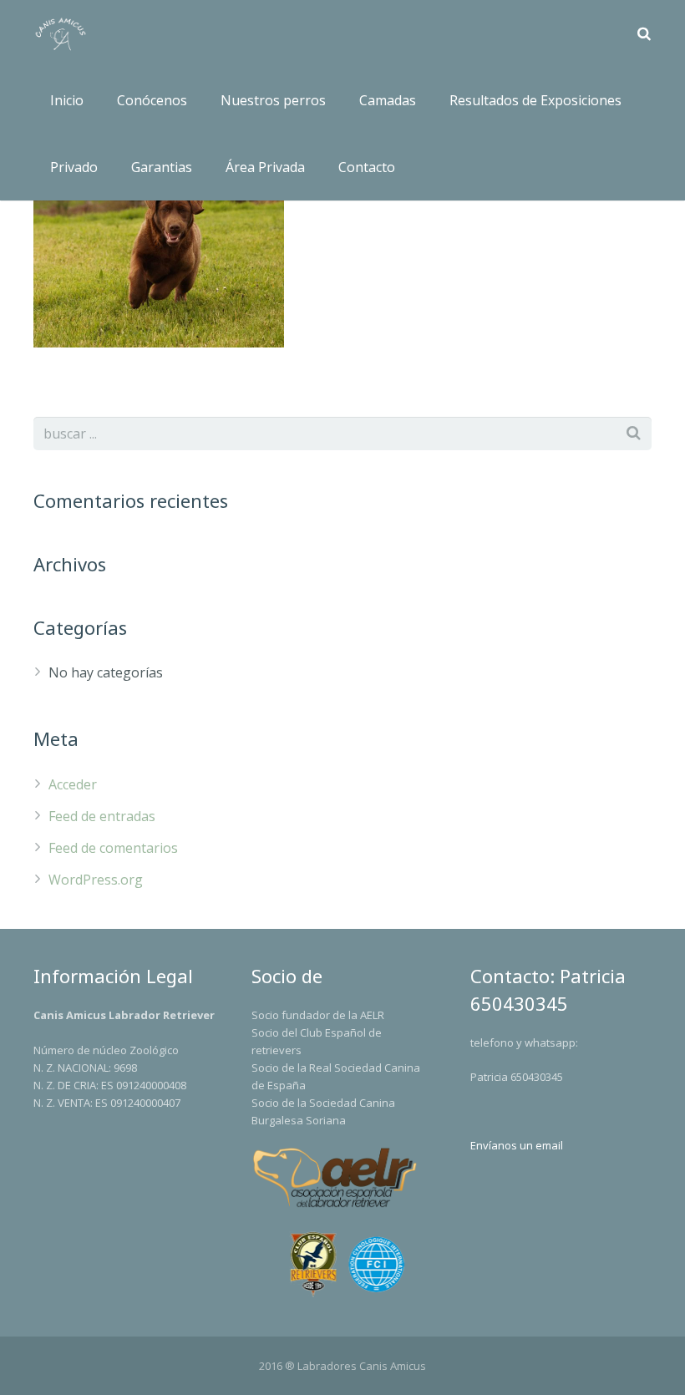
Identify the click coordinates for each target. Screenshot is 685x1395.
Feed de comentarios (113, 848)
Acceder (72, 784)
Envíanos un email (516, 1145)
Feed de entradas (101, 816)
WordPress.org (95, 879)
